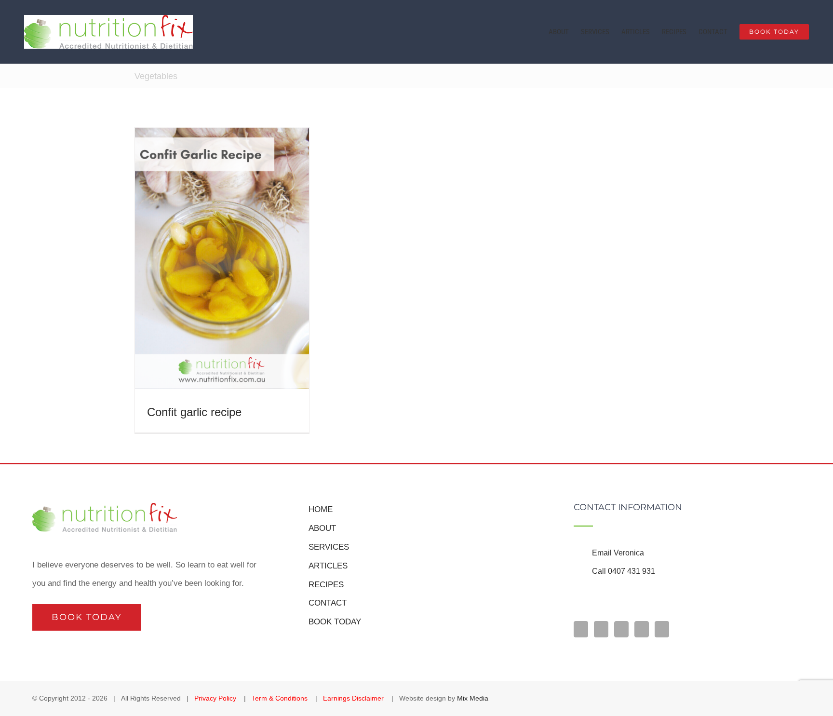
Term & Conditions (280, 698)
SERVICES (329, 547)
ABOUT (322, 528)
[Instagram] (601, 629)
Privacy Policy (216, 698)
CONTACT (328, 603)
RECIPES (326, 584)
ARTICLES (328, 565)
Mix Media (472, 698)
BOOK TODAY (335, 621)
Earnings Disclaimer (354, 698)
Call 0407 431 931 (623, 571)
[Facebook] (581, 629)
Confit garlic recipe (194, 412)
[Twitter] (662, 629)
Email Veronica (618, 553)
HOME (321, 509)
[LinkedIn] (621, 629)
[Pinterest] (641, 629)
